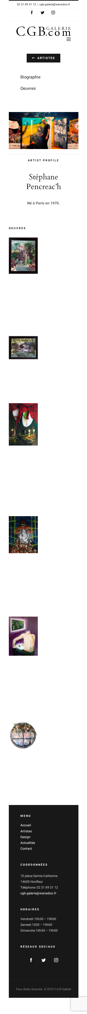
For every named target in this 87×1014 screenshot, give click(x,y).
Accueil (25, 825)
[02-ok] (23, 347)
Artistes (26, 831)
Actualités (27, 842)
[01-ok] (23, 255)
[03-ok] (23, 534)
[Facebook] (31, 960)
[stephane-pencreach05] (23, 736)
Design (25, 837)
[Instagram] (56, 960)
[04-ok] (23, 424)
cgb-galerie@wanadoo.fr (54, 4)
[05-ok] (23, 636)
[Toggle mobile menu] (69, 39)
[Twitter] (44, 960)
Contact (26, 848)
